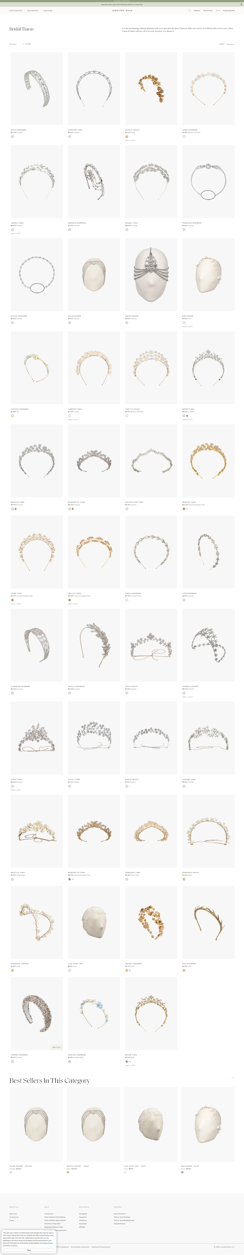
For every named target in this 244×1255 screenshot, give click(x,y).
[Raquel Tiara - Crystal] (151, 181)
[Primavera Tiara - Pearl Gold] (151, 831)
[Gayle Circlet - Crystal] (151, 645)
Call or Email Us (120, 1214)
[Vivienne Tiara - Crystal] (208, 738)
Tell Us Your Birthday (122, 1217)
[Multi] (187, 416)
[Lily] (12, 416)
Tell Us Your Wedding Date (124, 1220)
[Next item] (232, 1078)
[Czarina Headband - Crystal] (37, 1013)
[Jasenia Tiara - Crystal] (37, 181)
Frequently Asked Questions (55, 1230)
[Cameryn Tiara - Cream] (94, 367)
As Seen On (14, 1217)
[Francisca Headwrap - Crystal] (208, 181)
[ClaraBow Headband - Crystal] (37, 645)
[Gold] (127, 137)
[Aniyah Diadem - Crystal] (151, 274)
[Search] (189, 10)
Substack (82, 1224)
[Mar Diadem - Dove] (208, 274)
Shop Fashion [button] (16, 11)
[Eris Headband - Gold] (208, 922)
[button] (217, 10)
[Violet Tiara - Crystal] (94, 738)
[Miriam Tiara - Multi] (151, 1013)
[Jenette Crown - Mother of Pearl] (151, 367)
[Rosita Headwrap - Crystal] (37, 274)
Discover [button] (48, 11)
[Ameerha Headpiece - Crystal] (94, 181)
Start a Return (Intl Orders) (55, 1220)
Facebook (83, 1217)
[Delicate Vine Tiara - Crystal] (151, 460)
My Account (208, 10)
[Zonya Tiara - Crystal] (37, 738)
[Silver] (130, 970)
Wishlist (197, 10)
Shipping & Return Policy (53, 1227)
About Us (13, 1214)
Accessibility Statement (80, 1247)
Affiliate (82, 1227)
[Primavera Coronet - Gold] (37, 922)
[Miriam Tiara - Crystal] (208, 367)
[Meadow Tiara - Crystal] (37, 460)
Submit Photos (119, 1224)
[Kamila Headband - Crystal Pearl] (151, 552)
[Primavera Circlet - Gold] (208, 831)
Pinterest (83, 1220)
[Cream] (70, 416)
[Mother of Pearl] (184, 137)
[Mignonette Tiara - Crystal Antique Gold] (94, 831)
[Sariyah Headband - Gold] (151, 922)
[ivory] (70, 970)
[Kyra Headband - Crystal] (208, 552)
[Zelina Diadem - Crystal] (94, 274)
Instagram (83, 1214)
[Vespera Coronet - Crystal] (208, 645)
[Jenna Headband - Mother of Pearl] (208, 88)
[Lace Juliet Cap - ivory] (94, 922)
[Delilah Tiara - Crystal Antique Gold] (94, 552)
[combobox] (230, 44)
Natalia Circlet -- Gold (78, 1166)
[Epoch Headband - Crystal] (37, 88)
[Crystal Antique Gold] (16, 509)
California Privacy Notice (100, 1247)
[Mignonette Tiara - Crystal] (94, 460)
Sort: (222, 44)
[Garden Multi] (70, 1062)
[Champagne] (12, 879)
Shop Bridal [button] (33, 11)
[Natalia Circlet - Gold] (151, 88)
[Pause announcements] (241, 4)
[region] (122, 4)
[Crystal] (12, 137)
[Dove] (184, 323)
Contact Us (48, 1214)
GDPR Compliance (62, 1247)
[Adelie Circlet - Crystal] (151, 738)
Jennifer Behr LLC (227, 1247)
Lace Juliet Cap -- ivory (135, 1166)
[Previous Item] (228, 1078)
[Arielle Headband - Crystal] (94, 645)
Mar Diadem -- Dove (190, 1166)
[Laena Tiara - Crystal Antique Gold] (37, 552)
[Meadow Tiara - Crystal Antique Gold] (208, 460)
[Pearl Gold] (127, 879)
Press (12, 1220)
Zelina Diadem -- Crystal (21, 1166)
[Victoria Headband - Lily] (37, 367)
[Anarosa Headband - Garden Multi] (94, 1013)
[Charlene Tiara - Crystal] (94, 88)
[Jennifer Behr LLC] (122, 10)
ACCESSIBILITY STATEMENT (122, 1)
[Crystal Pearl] (127, 600)
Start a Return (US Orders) (54, 1217)
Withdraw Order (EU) (52, 1224)
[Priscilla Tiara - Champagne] (37, 831)
